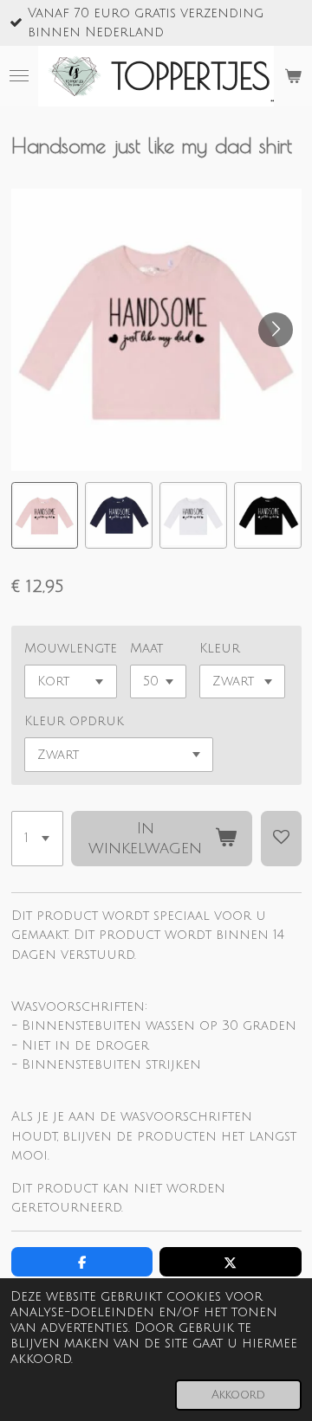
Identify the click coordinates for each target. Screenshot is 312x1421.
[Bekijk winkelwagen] (293, 76)
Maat (146, 648)
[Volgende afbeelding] (275, 329)
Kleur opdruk (74, 721)
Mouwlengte (70, 648)
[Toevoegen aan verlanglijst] (281, 838)
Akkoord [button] (238, 1394)
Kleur (219, 648)
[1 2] (37, 838)
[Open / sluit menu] (19, 76)
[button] (45, 516)
